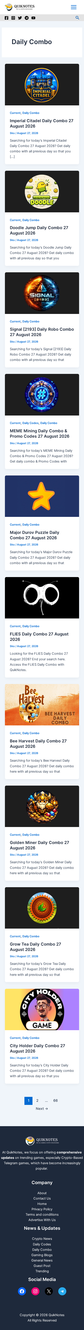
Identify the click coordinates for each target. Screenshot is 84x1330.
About (42, 1193)
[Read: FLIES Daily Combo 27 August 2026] (42, 598)
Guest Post (42, 1266)
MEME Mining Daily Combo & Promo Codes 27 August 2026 (39, 433)
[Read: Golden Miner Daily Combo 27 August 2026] (42, 806)
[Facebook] (6, 18)
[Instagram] (13, 18)
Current (15, 113)
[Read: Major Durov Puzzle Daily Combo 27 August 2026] (42, 496)
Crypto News (42, 1239)
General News (42, 1260)
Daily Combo (30, 113)
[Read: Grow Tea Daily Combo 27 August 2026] (42, 908)
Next (42, 1108)
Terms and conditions (42, 1215)
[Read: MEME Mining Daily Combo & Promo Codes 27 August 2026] (42, 394)
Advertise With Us (42, 1220)
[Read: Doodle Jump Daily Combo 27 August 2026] (42, 191)
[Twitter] (20, 18)
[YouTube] (33, 18)
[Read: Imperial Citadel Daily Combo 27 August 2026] (42, 84)
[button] (77, 18)
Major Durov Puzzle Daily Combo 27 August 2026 (34, 535)
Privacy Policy (42, 1209)
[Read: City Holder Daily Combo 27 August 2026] (42, 1009)
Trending (42, 1271)
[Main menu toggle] (74, 7)
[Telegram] (27, 18)
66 (55, 1100)
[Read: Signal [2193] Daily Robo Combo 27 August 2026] (42, 293)
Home (42, 1204)
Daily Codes (30, 423)
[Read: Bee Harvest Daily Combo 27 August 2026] (42, 705)
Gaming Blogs (42, 1255)
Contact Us (42, 1198)
